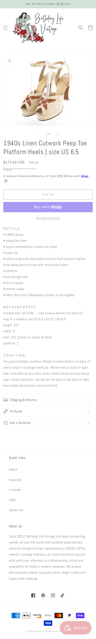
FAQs (12, 500)
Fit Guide (14, 490)
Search (13, 469)
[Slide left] (38, 134)
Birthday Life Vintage (43, 631)
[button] (5, 28)
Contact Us (16, 510)
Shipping (7, 168)
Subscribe (15, 480)
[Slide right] (58, 134)
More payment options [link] (48, 218)
